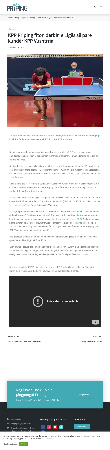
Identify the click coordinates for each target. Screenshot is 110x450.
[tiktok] (61, 427)
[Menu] (101, 7)
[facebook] (43, 427)
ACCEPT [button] (23, 444)
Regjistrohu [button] (84, 394)
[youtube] (55, 427)
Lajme (11, 29)
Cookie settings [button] (10, 444)
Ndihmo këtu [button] (81, 426)
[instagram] (49, 427)
